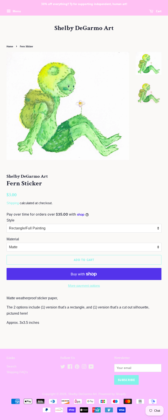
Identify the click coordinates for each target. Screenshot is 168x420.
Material (13, 239)
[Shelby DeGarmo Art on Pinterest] (77, 367)
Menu (16, 11)
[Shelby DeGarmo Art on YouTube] (91, 367)
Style (10, 220)
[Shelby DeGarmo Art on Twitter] (62, 367)
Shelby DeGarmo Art (84, 28)
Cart (158, 11)
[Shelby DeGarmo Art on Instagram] (84, 367)
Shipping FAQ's (17, 372)
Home (10, 46)
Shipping (13, 203)
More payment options (84, 285)
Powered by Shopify (112, 394)
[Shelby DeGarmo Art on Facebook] (69, 367)
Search (11, 366)
